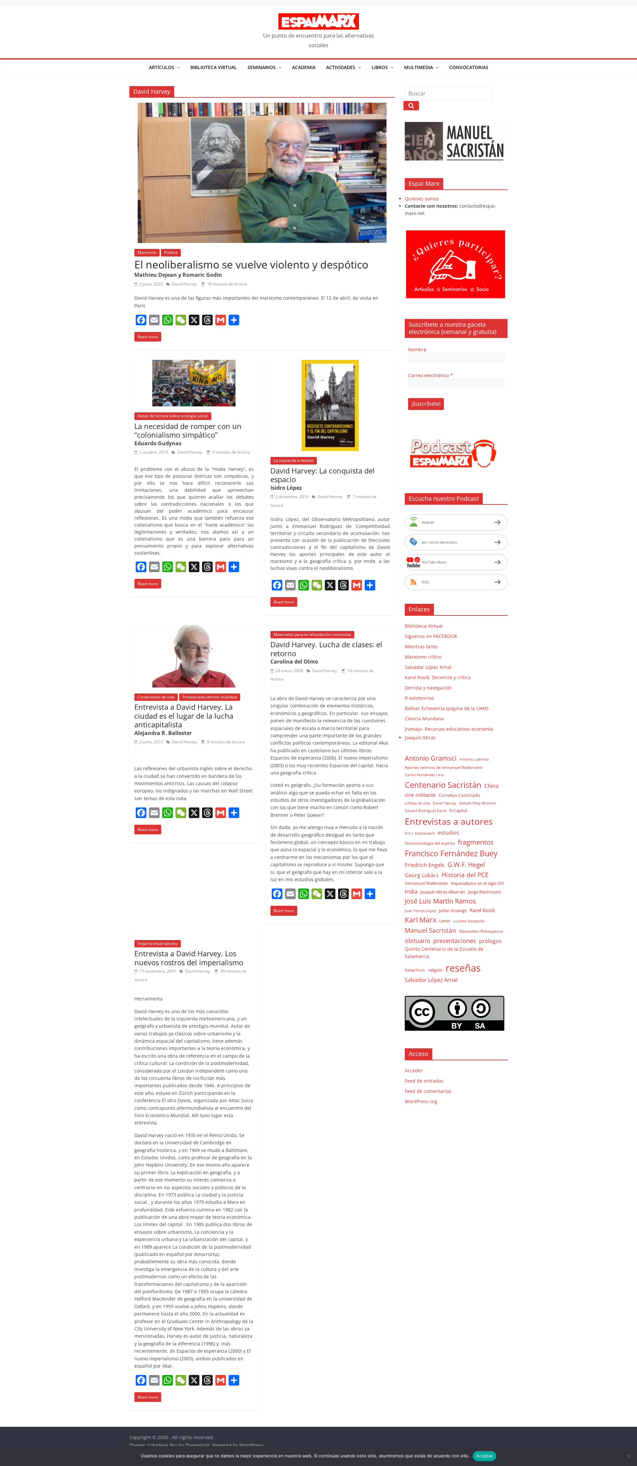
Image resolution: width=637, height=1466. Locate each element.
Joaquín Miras (420, 737)
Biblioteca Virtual (213, 67)
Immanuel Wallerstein (426, 883)
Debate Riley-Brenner (477, 802)
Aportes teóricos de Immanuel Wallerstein (443, 767)
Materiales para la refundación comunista (312, 634)
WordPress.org (421, 1101)
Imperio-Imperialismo (157, 943)
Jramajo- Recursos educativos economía (449, 729)
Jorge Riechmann (484, 892)
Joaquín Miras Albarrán (442, 892)
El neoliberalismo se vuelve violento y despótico (251, 264)
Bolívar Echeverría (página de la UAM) (446, 708)
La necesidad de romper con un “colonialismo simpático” (188, 430)
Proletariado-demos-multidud (209, 697)
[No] (628, 1456)
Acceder (414, 1070)
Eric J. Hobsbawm (420, 833)
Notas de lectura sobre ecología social (173, 416)
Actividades (340, 67)
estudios (448, 832)
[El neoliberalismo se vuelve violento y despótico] (262, 106)
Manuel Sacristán (430, 930)
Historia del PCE (465, 875)
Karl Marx (420, 919)
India (411, 891)
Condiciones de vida (156, 697)
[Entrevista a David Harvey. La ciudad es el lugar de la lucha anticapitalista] (194, 629)
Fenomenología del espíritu (430, 843)
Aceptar (484, 1455)
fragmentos (476, 842)
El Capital (458, 810)
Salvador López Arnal (428, 667)
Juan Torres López (420, 910)
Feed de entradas (424, 1081)
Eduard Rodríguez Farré (425, 810)
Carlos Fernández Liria (424, 774)
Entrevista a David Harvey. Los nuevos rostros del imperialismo (188, 957)
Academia (304, 67)
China (491, 785)
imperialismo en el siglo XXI (477, 883)
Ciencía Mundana (424, 718)
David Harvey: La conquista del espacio (322, 475)
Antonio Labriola (474, 759)
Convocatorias (468, 67)
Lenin (444, 921)
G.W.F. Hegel (466, 864)
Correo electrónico (430, 375)
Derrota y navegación (428, 687)
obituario (417, 940)
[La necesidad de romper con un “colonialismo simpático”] (194, 363)
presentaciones (454, 940)
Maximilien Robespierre (481, 931)
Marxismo (147, 252)
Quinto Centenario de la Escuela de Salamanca (444, 952)
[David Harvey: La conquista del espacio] (330, 363)
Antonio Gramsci (431, 758)
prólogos (490, 941)
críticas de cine (417, 803)
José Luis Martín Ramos (440, 900)
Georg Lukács (422, 875)
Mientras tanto (421, 646)
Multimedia (418, 67)
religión (435, 970)
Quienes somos (422, 198)
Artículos (161, 67)
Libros (380, 67)
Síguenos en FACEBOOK (431, 636)
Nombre (417, 349)
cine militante (420, 794)
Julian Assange (453, 910)
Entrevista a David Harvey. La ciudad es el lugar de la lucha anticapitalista (183, 715)
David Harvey (184, 284)
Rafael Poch (415, 970)
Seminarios (262, 67)
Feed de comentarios (428, 1091)
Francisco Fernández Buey (451, 853)
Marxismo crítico (423, 657)
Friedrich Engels (425, 865)
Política (170, 252)
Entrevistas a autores (449, 821)
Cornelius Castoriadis (459, 795)
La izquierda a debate (294, 460)
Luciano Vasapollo (469, 921)
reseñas (463, 968)
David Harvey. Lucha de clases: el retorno (326, 648)
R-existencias (419, 698)
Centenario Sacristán (443, 784)
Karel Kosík (482, 910)
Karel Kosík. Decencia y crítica (438, 677)
